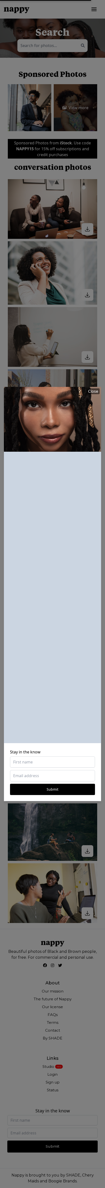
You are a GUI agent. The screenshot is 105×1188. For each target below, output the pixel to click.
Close (93, 391)
